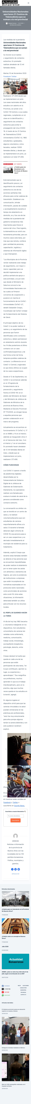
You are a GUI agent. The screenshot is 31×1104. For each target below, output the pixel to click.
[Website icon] (15, 869)
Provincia (23, 992)
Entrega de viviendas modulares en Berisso (13, 1047)
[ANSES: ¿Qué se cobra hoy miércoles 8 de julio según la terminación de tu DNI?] (15, 961)
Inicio (19, 985)
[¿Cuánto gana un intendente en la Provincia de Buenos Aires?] (15, 899)
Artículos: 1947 (15, 873)
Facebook (7, 76)
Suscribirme (15, 820)
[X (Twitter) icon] (18, 869)
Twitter (14, 76)
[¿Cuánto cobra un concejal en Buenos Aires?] (15, 926)
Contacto (23, 994)
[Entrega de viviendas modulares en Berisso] (15, 1030)
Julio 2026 (5, 946)
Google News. (19, 806)
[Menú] (28, 3)
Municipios (23, 990)
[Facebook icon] (12, 869)
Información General (15, 25)
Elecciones (26, 985)
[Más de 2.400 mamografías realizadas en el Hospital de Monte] (15, 1067)
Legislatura (23, 987)
